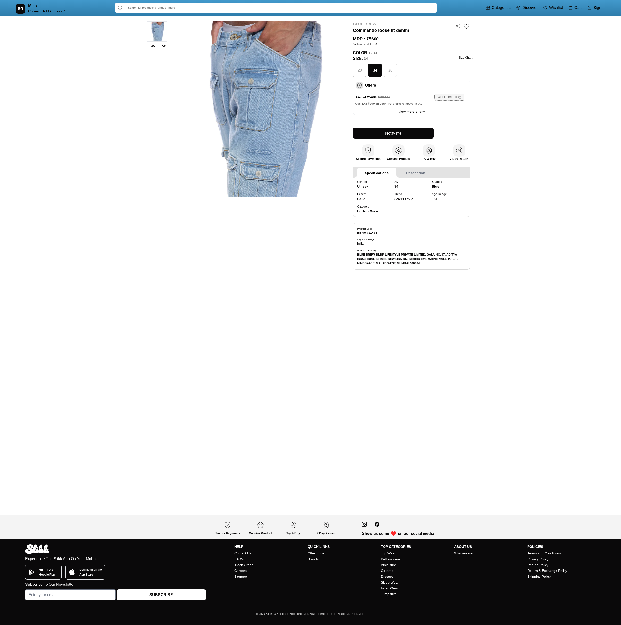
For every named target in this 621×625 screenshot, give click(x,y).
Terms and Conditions (544, 553)
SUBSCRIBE (161, 595)
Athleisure (388, 565)
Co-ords (387, 571)
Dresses (387, 576)
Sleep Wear (390, 582)
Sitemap (240, 576)
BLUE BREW (364, 24)
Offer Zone (316, 553)
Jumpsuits (388, 594)
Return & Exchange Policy (547, 571)
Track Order (243, 565)
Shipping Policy (539, 576)
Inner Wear (389, 588)
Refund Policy (537, 565)
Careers (240, 571)
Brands (313, 559)
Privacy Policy (537, 559)
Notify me (393, 133)
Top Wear (388, 553)
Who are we (463, 553)
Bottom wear (390, 559)
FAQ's (239, 559)
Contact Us (242, 553)
